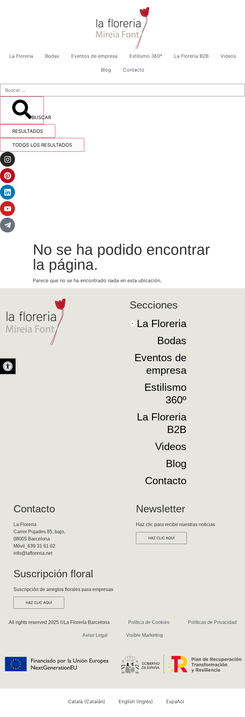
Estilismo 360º (145, 56)
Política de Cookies (148, 622)
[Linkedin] (7, 192)
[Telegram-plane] (7, 225)
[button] (8, 366)
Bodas (52, 56)
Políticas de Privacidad (212, 622)
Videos (228, 56)
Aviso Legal (95, 635)
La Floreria (21, 56)
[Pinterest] (7, 175)
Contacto (133, 70)
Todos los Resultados (42, 145)
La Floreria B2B (191, 56)
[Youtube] (7, 208)
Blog (106, 70)
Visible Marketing (144, 635)
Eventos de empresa (94, 56)
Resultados (27, 131)
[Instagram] (7, 159)
